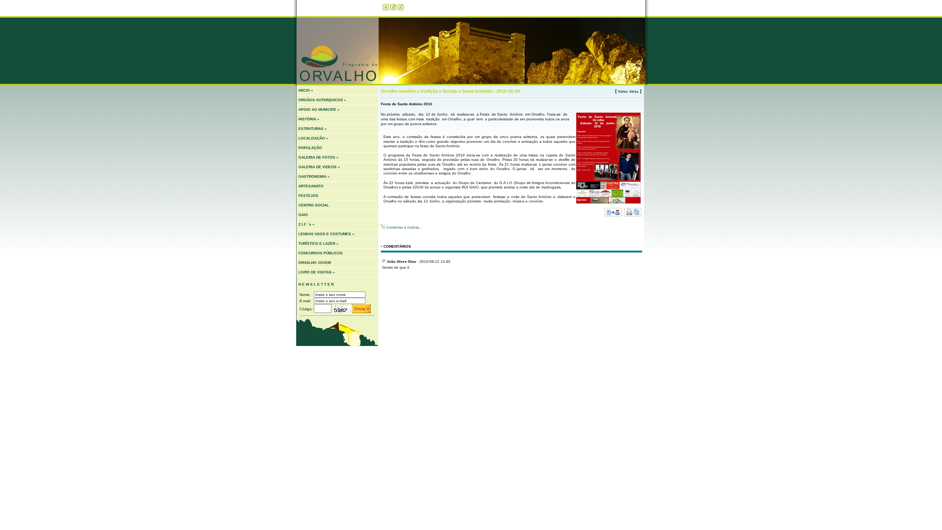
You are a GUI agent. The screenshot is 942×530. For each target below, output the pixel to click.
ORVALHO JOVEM (314, 263)
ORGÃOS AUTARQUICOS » (322, 100)
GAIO (303, 215)
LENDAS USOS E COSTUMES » (326, 234)
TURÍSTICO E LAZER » (318, 243)
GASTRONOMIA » (314, 176)
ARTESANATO (310, 186)
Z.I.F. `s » (306, 224)
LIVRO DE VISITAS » (316, 272)
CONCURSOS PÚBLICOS (320, 253)
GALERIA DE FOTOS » (318, 157)
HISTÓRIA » (308, 119)
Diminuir (400, 7)
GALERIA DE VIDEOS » (319, 167)
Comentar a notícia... (403, 227)
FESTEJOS (308, 196)
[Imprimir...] (632, 215)
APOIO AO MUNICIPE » (319, 109)
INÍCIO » (305, 90)
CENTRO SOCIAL (313, 205)
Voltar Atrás (628, 91)
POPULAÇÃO (310, 148)
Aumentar (393, 7)
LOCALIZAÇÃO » (313, 138)
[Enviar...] (613, 215)
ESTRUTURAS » (312, 129)
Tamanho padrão (386, 7)
